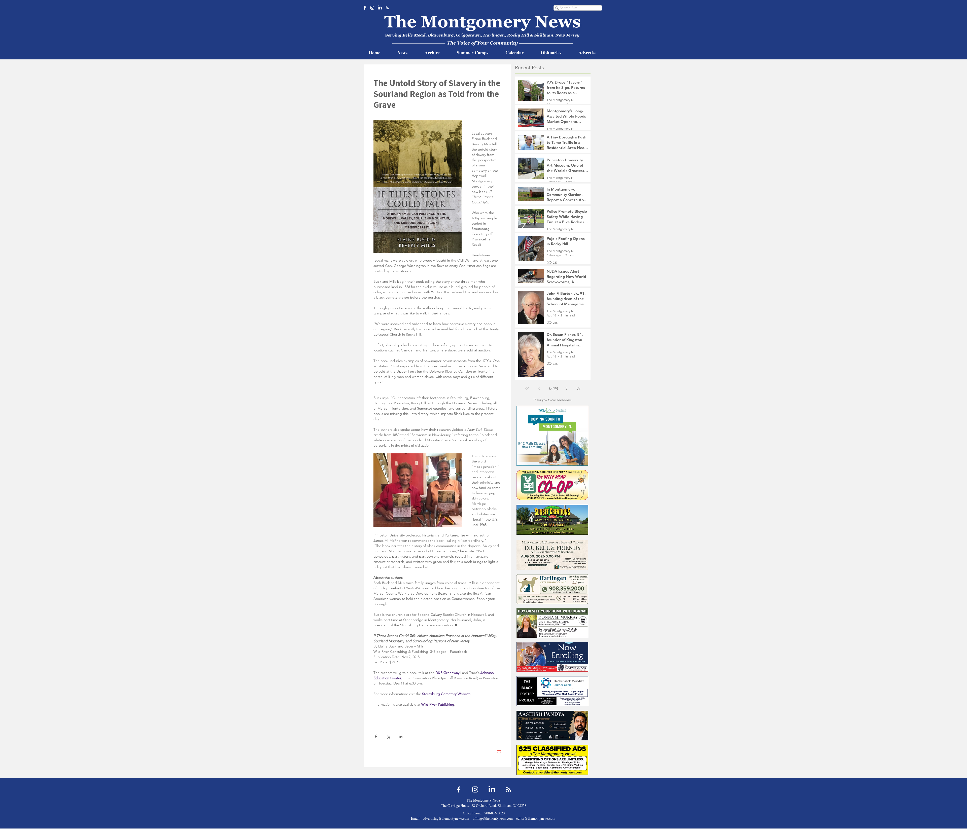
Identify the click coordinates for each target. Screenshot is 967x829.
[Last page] (578, 388)
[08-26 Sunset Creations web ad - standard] (552, 519)
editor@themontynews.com (535, 818)
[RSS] (387, 7)
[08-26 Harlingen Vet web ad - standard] (552, 589)
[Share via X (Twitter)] (388, 736)
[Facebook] (364, 7)
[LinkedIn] (379, 7)
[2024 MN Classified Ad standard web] (552, 760)
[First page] (527, 388)
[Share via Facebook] (375, 736)
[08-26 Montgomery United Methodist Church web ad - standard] (552, 555)
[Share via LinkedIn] (400, 736)
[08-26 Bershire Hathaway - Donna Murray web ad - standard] (552, 623)
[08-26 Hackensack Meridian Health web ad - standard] (552, 691)
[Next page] (566, 388)
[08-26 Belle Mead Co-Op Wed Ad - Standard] (552, 485)
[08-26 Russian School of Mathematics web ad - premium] (552, 436)
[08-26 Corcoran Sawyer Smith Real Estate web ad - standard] (552, 725)
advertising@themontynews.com (446, 818)
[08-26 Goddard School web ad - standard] (552, 657)
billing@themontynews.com (493, 818)
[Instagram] (372, 7)
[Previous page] (539, 388)
